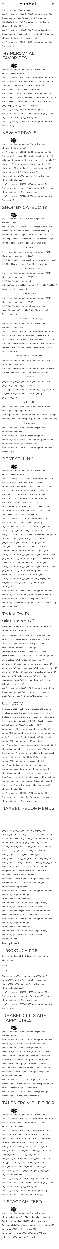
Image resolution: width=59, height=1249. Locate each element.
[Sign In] (55, 3)
